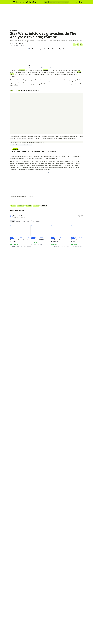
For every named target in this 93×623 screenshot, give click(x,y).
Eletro (23, 221)
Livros (28, 221)
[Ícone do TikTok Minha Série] (82, 2)
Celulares (18, 221)
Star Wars (22, 70)
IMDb (30, 65)
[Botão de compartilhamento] (74, 44)
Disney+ (45, 70)
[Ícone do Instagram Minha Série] (76, 2)
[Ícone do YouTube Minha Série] (79, 2)
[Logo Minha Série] (31, 2)
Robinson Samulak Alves (17, 44)
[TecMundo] (14, 2)
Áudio (32, 221)
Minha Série (13, 30)
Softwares (38, 221)
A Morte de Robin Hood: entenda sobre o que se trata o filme (34, 151)
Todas (12, 221)
